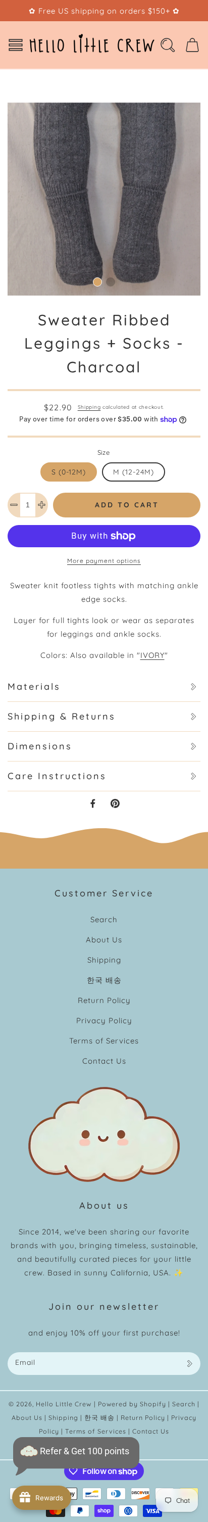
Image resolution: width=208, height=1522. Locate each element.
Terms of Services (104, 1040)
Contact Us (104, 1061)
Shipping (89, 407)
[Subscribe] (189, 1363)
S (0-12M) (68, 472)
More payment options (104, 560)
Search (104, 919)
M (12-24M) (133, 472)
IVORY (152, 655)
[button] (16, 45)
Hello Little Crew (63, 1404)
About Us (104, 939)
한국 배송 (104, 980)
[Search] (168, 45)
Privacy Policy (104, 1020)
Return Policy (104, 1000)
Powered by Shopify (132, 1404)
